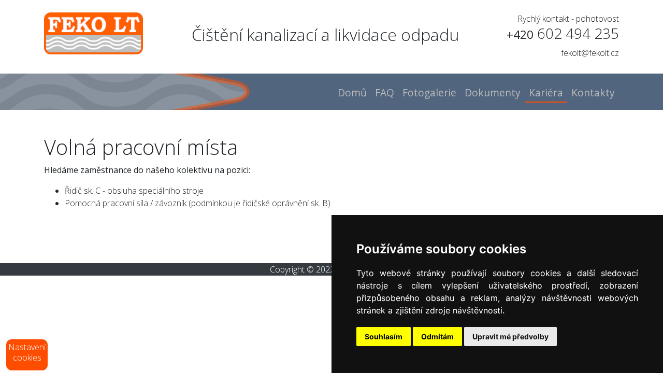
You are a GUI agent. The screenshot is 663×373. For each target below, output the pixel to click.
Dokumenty (493, 92)
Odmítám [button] (437, 336)
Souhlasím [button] (383, 336)
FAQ (384, 92)
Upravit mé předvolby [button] (510, 336)
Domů (352, 92)
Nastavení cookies (27, 352)
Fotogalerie (429, 92)
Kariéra (546, 92)
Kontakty (593, 92)
